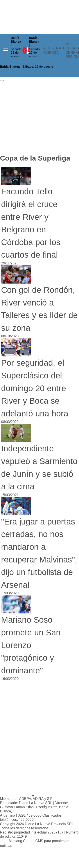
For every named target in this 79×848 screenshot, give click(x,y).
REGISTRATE (54, 48)
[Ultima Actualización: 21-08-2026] (36, 61)
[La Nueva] (17, 793)
